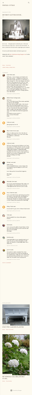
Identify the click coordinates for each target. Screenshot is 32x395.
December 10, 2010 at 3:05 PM (13, 118)
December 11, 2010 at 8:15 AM (13, 158)
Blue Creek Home (11, 130)
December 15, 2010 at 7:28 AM (13, 202)
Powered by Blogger (17, 390)
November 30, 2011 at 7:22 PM (13, 259)
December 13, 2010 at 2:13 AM (13, 188)
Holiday (7, 67)
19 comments (9, 381)
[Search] (29, 2)
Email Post (8, 65)
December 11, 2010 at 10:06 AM (13, 177)
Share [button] (3, 65)
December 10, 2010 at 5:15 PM (13, 139)
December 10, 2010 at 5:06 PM (13, 126)
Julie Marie (9, 74)
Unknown (9, 122)
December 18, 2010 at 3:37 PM (13, 233)
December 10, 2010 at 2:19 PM (13, 93)
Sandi (8, 224)
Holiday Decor (12, 67)
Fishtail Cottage (8, 5)
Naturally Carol (10, 181)
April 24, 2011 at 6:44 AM (12, 245)
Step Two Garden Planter (13, 327)
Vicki (8, 215)
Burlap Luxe (10, 162)
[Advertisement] (16, 283)
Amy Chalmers (11, 192)
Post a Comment (6, 262)
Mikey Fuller (10, 206)
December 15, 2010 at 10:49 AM (13, 210)
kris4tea (9, 237)
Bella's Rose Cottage (12, 98)
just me (9, 249)
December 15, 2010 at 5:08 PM (13, 220)
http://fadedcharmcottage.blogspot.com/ (18, 54)
